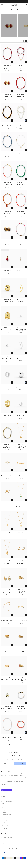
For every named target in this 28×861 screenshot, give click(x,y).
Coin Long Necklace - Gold (21, 155)
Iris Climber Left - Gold (21, 273)
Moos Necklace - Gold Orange (7, 185)
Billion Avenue (20, 270)
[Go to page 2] (21, 744)
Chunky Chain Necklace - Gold (7, 447)
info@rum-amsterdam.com (6, 829)
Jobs (2, 799)
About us (3, 796)
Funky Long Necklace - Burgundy (20, 68)
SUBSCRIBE (20, 763)
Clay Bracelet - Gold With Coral (7, 621)
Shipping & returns (4, 810)
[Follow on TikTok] (12, 848)
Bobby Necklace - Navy (7, 155)
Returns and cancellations (6, 814)
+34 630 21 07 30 (5, 843)
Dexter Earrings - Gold (7, 505)
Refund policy (3, 808)
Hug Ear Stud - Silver (21, 358)
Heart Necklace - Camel (7, 214)
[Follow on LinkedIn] (16, 848)
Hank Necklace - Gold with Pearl (21, 447)
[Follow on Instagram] (5, 848)
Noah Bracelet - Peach (20, 737)
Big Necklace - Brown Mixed (7, 126)
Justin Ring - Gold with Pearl (21, 650)
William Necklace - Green (21, 185)
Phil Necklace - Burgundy (7, 68)
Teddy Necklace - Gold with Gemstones (20, 505)
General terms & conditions (6, 801)
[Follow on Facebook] (2, 848)
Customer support (4, 812)
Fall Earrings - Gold (7, 242)
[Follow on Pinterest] (9, 848)
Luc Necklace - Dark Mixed (20, 243)
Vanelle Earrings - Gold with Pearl (7, 592)
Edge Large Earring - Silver (7, 388)
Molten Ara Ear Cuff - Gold (7, 330)
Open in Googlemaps (5, 825)
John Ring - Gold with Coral (21, 592)
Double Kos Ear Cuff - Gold (7, 418)
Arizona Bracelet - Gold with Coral (21, 476)
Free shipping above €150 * (14, 1)
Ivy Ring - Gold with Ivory (7, 476)
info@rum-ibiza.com (5, 845)
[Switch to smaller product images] (26, 41)
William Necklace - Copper (21, 97)
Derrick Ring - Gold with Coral (20, 680)
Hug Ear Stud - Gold (21, 301)
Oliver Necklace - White (7, 738)
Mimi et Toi (20, 444)
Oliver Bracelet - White (21, 709)
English (21, 852)
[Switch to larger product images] (23, 41)
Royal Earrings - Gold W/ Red (7, 97)
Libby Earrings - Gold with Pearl (21, 621)
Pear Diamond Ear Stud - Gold (7, 359)
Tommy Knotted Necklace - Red (21, 214)
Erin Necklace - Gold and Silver (7, 563)
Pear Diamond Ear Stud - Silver (21, 330)
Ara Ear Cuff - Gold (7, 301)
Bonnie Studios (7, 65)
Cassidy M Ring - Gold (7, 650)
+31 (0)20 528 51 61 (5, 828)
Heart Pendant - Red (7, 272)
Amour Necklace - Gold (7, 534)
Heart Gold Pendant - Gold (7, 709)
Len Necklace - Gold (20, 534)
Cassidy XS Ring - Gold (7, 679)
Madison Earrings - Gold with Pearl (20, 563)
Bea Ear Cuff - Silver (21, 417)
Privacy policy (4, 805)
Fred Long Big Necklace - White (21, 126)
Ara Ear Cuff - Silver (21, 388)
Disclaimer (3, 803)
